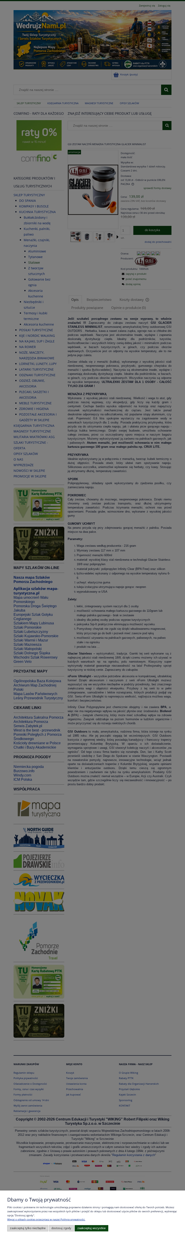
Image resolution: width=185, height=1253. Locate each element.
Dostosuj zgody (61, 1228)
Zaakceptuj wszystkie (91, 1228)
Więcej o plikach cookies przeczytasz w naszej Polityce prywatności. (46, 1219)
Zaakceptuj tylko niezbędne (28, 1228)
